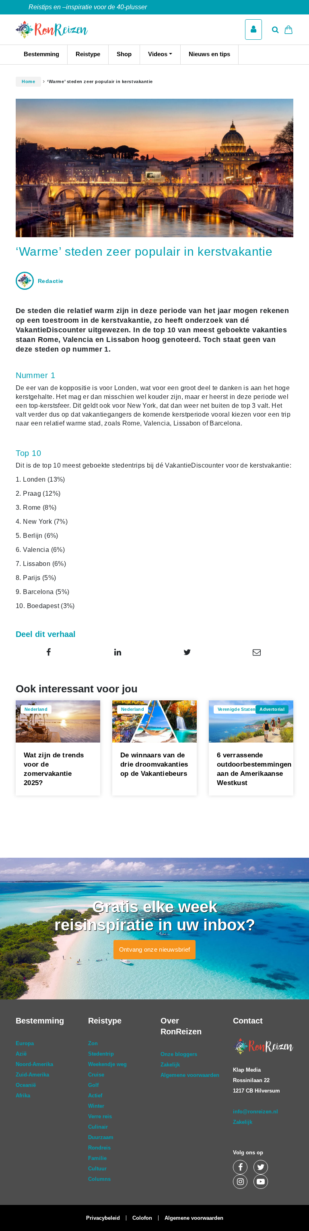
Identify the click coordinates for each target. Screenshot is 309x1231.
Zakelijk (170, 1065)
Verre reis (100, 1116)
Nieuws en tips (209, 54)
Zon (93, 1043)
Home (28, 81)
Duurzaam (100, 1137)
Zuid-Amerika (32, 1075)
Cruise (96, 1075)
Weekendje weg (107, 1064)
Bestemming (41, 54)
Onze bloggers (179, 1054)
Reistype (88, 54)
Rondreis (99, 1148)
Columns (99, 1179)
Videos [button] (157, 54)
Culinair (98, 1127)
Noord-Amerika (34, 1064)
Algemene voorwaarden (190, 1075)
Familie (97, 1158)
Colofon (142, 1218)
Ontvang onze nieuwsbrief (154, 949)
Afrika (23, 1096)
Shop (124, 54)
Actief (95, 1096)
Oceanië (26, 1085)
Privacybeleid (103, 1218)
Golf (93, 1085)
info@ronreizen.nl (255, 1112)
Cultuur (97, 1169)
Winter (96, 1106)
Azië (21, 1054)
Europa (25, 1043)
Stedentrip (101, 1054)
